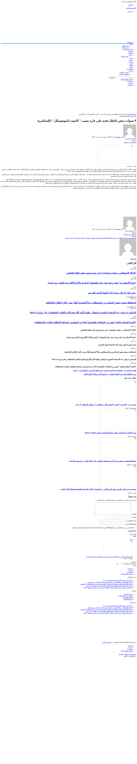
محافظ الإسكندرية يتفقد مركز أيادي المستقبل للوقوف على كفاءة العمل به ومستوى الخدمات (102, 461)
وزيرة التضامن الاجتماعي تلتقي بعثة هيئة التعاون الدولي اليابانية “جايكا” (110, 433)
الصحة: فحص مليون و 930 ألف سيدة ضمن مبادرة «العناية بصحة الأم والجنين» (109, 557)
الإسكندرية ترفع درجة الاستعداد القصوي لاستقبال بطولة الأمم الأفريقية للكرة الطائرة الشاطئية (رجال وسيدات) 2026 (83, 312)
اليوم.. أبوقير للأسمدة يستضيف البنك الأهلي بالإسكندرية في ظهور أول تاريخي (109, 586)
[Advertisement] (80, 27)
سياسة (130, 51)
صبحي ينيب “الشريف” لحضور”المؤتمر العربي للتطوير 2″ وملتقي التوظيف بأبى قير (105, 405)
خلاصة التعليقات (128, 597)
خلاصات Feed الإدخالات (125, 596)
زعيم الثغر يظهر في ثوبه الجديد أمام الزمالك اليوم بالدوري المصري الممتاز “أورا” (108, 587)
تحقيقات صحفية (124, 74)
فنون (131, 63)
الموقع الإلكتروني (131, 524)
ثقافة (131, 65)
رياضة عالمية (125, 56)
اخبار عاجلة (125, 47)
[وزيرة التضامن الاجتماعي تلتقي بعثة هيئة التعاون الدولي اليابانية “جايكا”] (118, 429)
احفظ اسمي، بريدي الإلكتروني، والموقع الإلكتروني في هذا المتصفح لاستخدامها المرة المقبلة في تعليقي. (102, 527)
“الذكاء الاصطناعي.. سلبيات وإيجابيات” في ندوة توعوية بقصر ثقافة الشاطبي (101, 273)
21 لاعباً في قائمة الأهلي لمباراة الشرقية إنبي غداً (118, 580)
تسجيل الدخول (128, 594)
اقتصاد (131, 53)
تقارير (131, 67)
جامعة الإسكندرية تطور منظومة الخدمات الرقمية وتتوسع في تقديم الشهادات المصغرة (106, 584)
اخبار (131, 44)
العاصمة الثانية (106, 642)
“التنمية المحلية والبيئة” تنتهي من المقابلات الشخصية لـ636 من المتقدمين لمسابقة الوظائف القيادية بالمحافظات (85, 322)
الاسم (134, 517)
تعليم (131, 58)
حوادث (130, 62)
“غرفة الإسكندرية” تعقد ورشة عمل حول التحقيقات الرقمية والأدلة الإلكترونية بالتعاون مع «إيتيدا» (92, 283)
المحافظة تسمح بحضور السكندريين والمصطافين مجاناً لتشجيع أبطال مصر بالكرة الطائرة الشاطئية (91, 302)
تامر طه (120, 137)
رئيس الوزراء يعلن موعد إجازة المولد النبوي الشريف (112, 293)
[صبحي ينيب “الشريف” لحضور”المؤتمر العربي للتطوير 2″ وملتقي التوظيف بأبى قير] (118, 401)
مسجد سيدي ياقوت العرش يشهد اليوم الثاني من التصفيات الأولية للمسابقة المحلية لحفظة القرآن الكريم (98, 489)
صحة (131, 60)
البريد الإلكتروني (130, 520)
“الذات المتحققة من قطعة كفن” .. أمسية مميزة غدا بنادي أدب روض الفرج (110, 582)
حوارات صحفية (124, 72)
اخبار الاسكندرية (128, 49)
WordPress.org (128, 599)
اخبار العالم (125, 46)
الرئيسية (130, 42)
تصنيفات (133, 563)
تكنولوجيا (130, 69)
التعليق (133, 514)
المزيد (131, 71)
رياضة (131, 55)
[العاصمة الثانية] (131, 8)
